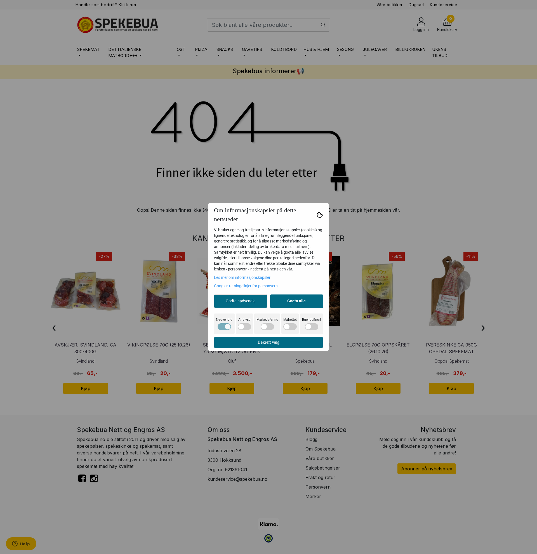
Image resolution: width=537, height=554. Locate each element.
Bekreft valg (268, 342)
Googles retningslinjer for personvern (246, 286)
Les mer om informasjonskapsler (242, 277)
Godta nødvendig (241, 301)
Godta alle (296, 301)
